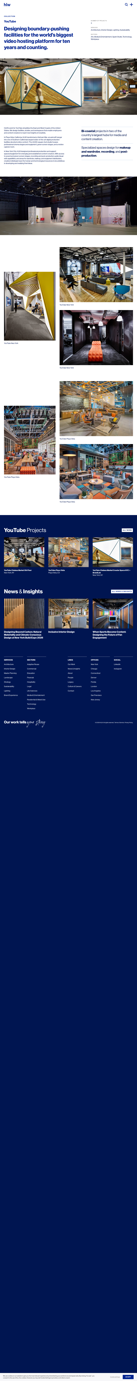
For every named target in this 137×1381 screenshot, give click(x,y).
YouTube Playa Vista (56, 570)
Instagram (118, 669)
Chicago (94, 669)
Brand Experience (11, 695)
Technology (127, 37)
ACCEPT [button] (128, 1377)
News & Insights (74, 669)
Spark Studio (117, 37)
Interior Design (106, 30)
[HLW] (7, 4)
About (70, 673)
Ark (92, 37)
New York (94, 664)
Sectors (31, 660)
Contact (71, 691)
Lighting (116, 30)
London (94, 686)
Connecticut (95, 673)
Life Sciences (32, 691)
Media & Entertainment (103, 37)
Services (8, 660)
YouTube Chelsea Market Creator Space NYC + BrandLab (111, 571)
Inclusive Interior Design (61, 631)
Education (31, 673)
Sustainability (125, 30)
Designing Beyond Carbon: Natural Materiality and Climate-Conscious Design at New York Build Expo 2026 (23, 634)
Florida (93, 682)
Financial (30, 678)
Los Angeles (96, 691)
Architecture (95, 30)
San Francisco (96, 695)
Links (70, 660)
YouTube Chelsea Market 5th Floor (18, 570)
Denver (93, 678)
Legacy (71, 682)
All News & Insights (122, 591)
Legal (29, 686)
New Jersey (95, 700)
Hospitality (31, 682)
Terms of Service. (119, 722)
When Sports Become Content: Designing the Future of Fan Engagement (109, 634)
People (70, 678)
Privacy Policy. (129, 722)
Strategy (7, 682)
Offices (94, 660)
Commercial (31, 669)
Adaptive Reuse (33, 664)
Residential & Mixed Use (36, 700)
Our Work (71, 664)
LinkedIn (117, 664)
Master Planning (10, 673)
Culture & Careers (75, 686)
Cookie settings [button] (115, 1377)
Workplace (95, 39)
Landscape (8, 678)
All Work (127, 530)
